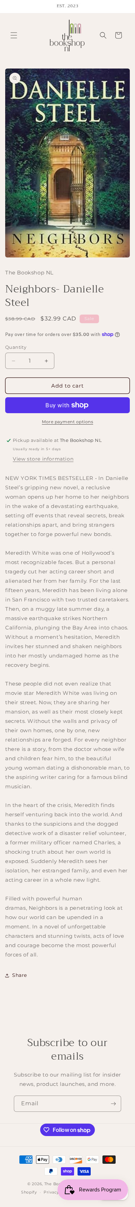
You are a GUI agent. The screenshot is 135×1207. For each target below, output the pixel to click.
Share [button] (19, 975)
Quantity (15, 347)
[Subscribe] (113, 1104)
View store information (43, 459)
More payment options (67, 421)
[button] (13, 35)
